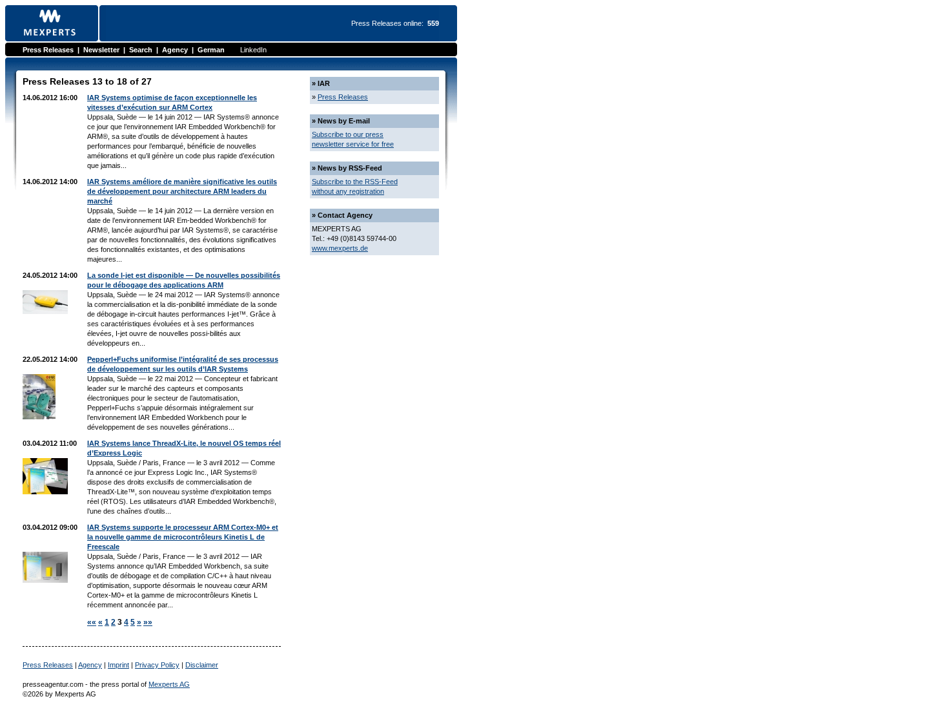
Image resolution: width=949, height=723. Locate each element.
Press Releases (48, 50)
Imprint (118, 665)
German (211, 50)
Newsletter (101, 50)
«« (91, 622)
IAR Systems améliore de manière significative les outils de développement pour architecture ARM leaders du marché (182, 191)
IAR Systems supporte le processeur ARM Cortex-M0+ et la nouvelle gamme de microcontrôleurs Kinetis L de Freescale (182, 536)
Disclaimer (201, 665)
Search (140, 50)
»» (147, 622)
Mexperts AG (169, 684)
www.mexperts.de (340, 248)
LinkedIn (253, 50)
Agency (175, 50)
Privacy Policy (157, 665)
